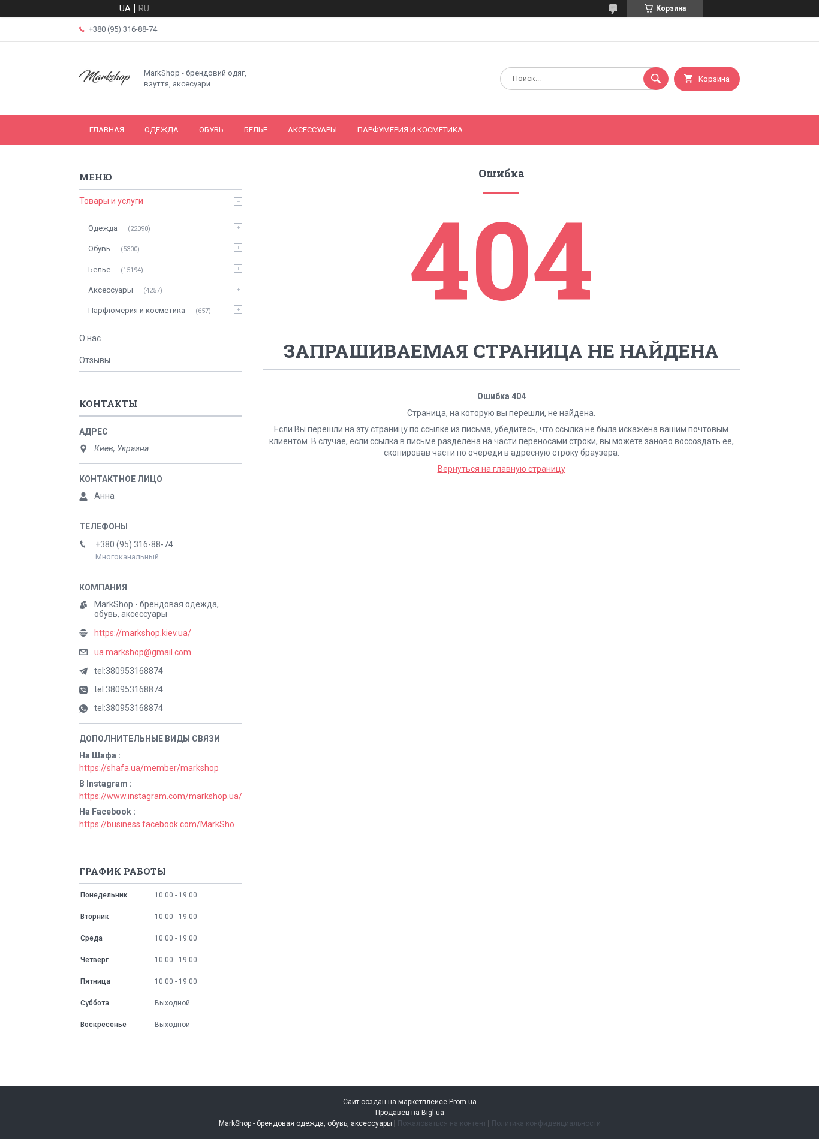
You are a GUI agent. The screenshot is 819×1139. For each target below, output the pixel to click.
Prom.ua (463, 1102)
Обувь (211, 129)
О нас (90, 338)
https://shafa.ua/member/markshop (149, 768)
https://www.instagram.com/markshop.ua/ (160, 796)
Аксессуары (312, 129)
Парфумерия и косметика (410, 129)
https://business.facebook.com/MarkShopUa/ (160, 824)
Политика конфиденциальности (546, 1123)
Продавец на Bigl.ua (409, 1112)
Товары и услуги (111, 201)
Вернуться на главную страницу (501, 469)
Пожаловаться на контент (442, 1123)
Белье (255, 129)
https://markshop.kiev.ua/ (142, 633)
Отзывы (94, 360)
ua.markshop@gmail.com (142, 652)
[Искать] (656, 78)
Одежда (161, 129)
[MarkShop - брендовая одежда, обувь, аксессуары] (104, 100)
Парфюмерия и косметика (136, 310)
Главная (106, 129)
